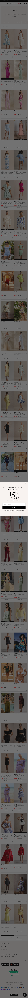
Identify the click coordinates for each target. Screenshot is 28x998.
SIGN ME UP (14, 508)
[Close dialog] (25, 483)
